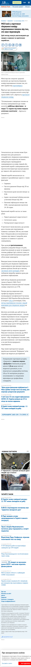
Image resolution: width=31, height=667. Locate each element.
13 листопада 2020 (19, 20)
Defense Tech (5, 7)
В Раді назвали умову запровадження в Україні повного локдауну (14, 518)
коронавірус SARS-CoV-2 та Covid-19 (15, 415)
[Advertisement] (15, 134)
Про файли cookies (7, 663)
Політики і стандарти (7, 599)
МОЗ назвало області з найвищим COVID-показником (13, 574)
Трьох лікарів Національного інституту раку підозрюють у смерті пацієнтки (15, 528)
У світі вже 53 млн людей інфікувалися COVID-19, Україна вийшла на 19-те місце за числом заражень (15, 399)
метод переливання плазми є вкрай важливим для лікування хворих (14, 304)
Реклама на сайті (6, 593)
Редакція (3, 597)
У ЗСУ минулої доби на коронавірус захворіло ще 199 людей (13, 547)
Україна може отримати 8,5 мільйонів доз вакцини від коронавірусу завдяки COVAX (14, 583)
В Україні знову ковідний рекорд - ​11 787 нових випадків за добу (14, 407)
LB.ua (11, 300)
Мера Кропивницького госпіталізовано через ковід (14, 555)
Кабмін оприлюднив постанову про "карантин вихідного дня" (15, 508)
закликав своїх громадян (10, 271)
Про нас (3, 591)
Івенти (3, 595)
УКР (24, 3)
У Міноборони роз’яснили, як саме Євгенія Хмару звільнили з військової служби (20, 15)
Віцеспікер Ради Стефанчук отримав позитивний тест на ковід (15, 538)
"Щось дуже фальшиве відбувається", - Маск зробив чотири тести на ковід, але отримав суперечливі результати (15, 389)
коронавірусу (17, 86)
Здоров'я (10, 20)
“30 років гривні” (17, 7)
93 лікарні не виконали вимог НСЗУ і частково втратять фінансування (13, 564)
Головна (3, 20)
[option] (15, 14)
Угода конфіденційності (8, 601)
